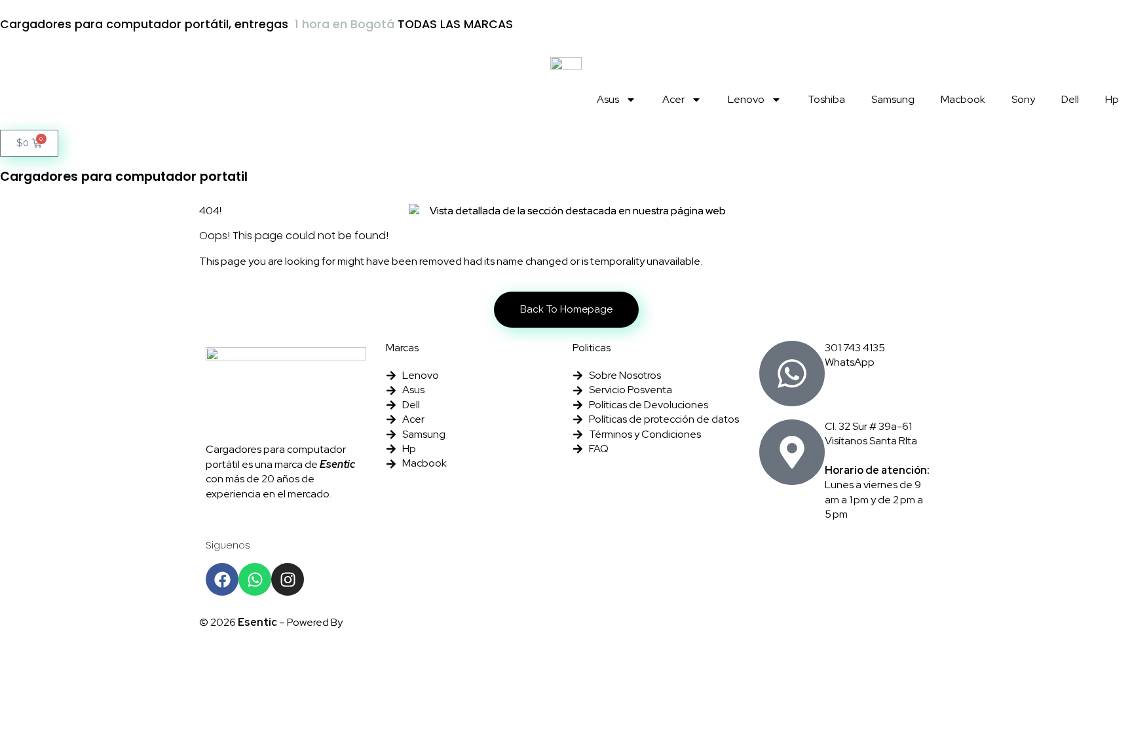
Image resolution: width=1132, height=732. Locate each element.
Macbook (963, 99)
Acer (673, 99)
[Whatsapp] (254, 579)
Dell (1070, 99)
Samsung (893, 99)
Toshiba (826, 99)
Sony (1023, 99)
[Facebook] (222, 579)
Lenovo (746, 99)
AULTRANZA (375, 622)
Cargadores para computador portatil (124, 176)
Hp (1112, 99)
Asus (608, 99)
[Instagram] (287, 579)
